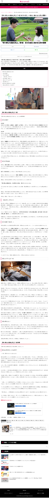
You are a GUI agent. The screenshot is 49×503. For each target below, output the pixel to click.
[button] (46, 446)
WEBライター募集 (40, 493)
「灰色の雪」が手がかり (7, 76)
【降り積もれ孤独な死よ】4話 (7, 71)
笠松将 (38, 420)
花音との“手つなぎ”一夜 (7, 80)
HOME (8, 490)
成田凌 (29, 420)
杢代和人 (33, 420)
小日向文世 (19, 420)
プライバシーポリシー (8, 493)
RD (10, 425)
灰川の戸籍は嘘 (6, 75)
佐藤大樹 (9, 420)
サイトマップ (40, 490)
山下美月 (24, 420)
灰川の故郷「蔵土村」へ (7, 78)
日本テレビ (4, 420)
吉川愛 (14, 420)
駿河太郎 (9, 422)
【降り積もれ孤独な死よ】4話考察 (8, 83)
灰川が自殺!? (5, 73)
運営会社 (24, 490)
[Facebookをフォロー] (12, 434)
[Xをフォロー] (10, 434)
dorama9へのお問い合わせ (24, 493)
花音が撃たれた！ (6, 81)
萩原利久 (42, 420)
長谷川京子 (4, 422)
